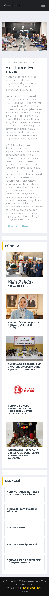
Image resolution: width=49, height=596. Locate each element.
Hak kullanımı (16, 527)
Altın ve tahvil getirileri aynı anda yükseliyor (23, 493)
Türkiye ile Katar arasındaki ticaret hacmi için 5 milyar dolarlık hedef (20, 410)
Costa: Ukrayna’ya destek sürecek (24, 510)
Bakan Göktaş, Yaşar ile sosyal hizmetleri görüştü (23, 325)
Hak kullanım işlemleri (22, 544)
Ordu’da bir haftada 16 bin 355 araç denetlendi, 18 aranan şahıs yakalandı (23, 454)
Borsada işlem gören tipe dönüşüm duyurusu (24, 561)
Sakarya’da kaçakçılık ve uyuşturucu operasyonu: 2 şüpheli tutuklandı (24, 367)
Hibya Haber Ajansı (31, 588)
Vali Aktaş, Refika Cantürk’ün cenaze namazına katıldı (20, 283)
